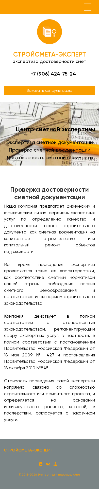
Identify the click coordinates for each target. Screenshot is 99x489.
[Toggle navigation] (88, 7)
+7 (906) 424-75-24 (53, 74)
